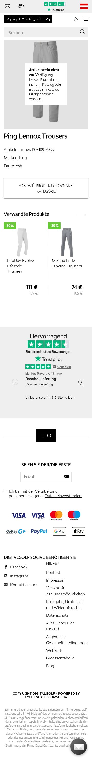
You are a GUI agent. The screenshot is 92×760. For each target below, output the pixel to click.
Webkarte (54, 650)
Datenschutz (57, 615)
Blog (50, 665)
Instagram (19, 576)
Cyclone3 (33, 697)
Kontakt (53, 572)
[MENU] (86, 19)
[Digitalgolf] (46, 435)
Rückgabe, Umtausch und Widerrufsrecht (65, 604)
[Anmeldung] (76, 19)
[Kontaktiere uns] (7, 6)
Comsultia (57, 697)
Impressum (56, 580)
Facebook (18, 567)
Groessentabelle (60, 658)
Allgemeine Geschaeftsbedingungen (67, 640)
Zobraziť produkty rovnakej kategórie (46, 188)
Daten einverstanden (63, 495)
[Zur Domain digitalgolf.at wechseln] (84, 6)
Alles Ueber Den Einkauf (60, 626)
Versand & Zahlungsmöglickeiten (65, 591)
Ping (23, 157)
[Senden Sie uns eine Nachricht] (20, 6)
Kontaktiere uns (24, 584)
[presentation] (76, 214)
